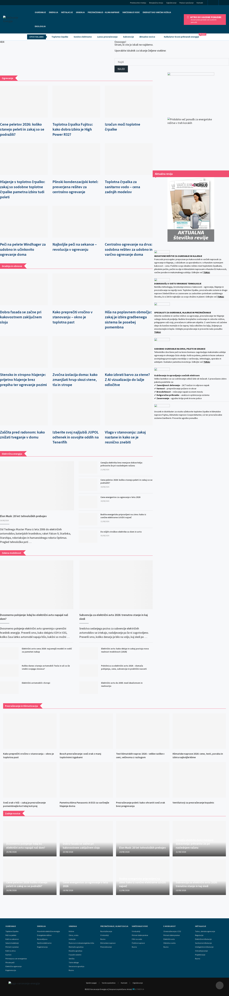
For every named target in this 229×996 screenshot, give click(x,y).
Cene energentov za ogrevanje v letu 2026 (120, 497)
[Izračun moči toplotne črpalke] (129, 101)
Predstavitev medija (138, 3)
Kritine (71, 931)
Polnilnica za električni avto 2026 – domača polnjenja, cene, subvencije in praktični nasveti (124, 667)
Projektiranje (200, 955)
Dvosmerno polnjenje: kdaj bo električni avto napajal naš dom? (34, 617)
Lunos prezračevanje (107, 36)
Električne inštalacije (203, 939)
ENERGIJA (53, 12)
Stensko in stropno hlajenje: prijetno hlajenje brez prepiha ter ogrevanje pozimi (23, 379)
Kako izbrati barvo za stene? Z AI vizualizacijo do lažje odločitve (127, 379)
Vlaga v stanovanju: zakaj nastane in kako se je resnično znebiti (125, 437)
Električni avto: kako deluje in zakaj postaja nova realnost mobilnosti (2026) (125, 650)
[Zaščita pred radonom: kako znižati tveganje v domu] (24, 409)
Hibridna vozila (169, 943)
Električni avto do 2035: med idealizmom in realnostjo (122, 684)
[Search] (225, 3)
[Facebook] (213, 2)
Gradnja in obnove (12, 266)
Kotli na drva (10, 951)
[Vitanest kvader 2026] (191, 91)
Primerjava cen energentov (16, 959)
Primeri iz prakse (12, 947)
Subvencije (128, 36)
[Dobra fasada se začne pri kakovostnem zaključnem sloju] (24, 289)
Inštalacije (67, 12)
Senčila (71, 959)
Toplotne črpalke (60, 36)
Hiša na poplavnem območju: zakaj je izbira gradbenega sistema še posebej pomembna (128, 320)
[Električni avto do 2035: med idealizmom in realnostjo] (88, 687)
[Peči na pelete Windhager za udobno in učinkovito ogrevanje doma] (24, 222)
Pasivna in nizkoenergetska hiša (81, 943)
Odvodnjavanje (201, 951)
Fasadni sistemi (75, 955)
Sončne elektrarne (83, 36)
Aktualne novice (147, 36)
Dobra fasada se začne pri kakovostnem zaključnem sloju (21, 317)
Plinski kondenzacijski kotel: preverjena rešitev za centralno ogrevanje (75, 186)
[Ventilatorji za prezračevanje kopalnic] (199, 780)
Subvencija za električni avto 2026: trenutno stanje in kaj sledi (113, 617)
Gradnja (73, 926)
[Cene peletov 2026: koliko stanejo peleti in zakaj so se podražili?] (24, 101)
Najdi (121, 69)
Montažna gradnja (76, 947)
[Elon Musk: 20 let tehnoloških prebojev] (37, 486)
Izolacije (72, 939)
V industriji (136, 931)
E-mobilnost (169, 926)
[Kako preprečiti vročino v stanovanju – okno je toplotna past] (76, 289)
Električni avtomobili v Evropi (36, 682)
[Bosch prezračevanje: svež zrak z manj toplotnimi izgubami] (86, 731)
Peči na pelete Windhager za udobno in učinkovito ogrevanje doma (23, 249)
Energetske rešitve (44, 935)
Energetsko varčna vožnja (157, 12)
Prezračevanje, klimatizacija (114, 926)
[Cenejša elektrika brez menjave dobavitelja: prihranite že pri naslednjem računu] (88, 467)
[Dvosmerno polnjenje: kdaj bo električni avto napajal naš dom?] (36, 584)
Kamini (8, 955)
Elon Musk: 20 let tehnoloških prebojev (23, 516)
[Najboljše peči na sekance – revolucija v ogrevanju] (76, 222)
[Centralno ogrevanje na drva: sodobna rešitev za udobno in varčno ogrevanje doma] (129, 222)
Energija (41, 926)
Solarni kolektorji (12, 943)
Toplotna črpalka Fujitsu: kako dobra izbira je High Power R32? (72, 129)
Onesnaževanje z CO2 (172, 931)
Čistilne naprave (138, 943)
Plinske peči (9, 962)
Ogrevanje (40, 12)
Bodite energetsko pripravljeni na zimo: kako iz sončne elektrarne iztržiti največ (123, 516)
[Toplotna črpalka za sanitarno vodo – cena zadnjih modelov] (129, 159)
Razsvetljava (42, 939)
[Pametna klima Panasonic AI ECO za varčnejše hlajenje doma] (86, 780)
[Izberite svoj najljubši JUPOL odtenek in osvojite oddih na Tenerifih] (76, 409)
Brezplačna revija (156, 3)
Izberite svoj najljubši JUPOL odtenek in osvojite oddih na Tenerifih (75, 437)
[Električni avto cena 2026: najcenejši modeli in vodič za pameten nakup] (9, 653)
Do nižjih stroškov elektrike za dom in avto (121, 531)
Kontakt (200, 3)
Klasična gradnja (75, 951)
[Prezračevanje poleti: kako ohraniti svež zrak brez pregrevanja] (142, 780)
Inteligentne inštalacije (204, 947)
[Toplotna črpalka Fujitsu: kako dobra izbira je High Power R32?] (76, 101)
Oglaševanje (171, 3)
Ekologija (40, 26)
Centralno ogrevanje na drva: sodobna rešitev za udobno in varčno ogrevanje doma (129, 249)
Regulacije (199, 935)
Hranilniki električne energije (48, 931)
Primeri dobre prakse (140, 935)
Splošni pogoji (91, 983)
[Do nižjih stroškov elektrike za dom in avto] (88, 536)
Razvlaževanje (106, 931)
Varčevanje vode (131, 12)
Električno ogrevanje (13, 966)
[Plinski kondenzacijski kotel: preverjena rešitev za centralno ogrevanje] (76, 159)
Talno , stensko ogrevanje (205, 931)
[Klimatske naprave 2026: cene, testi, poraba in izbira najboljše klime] (199, 731)
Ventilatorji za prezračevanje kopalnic (193, 802)
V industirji (104, 935)
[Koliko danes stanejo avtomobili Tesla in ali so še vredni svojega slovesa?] (9, 670)
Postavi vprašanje (186, 3)
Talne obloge (74, 962)
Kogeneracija (10, 970)
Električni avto (169, 939)
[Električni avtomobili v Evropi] (9, 687)
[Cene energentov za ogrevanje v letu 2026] (88, 502)
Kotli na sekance (12, 939)
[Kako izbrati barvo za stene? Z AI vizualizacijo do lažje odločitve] (129, 352)
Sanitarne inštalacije (203, 943)
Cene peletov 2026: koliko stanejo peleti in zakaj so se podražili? (22, 129)
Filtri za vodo (137, 939)
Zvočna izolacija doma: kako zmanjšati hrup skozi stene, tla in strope (75, 379)
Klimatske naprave (107, 943)
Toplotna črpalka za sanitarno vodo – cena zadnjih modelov (122, 186)
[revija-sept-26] (191, 209)
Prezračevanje (106, 947)
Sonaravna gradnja (76, 966)
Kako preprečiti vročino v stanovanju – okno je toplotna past (72, 317)
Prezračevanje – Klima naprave (103, 12)
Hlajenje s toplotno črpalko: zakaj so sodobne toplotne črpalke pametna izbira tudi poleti (22, 189)
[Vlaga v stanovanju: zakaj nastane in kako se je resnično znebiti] (129, 409)
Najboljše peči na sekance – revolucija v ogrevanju (74, 247)
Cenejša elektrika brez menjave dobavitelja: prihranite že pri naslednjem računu (121, 464)
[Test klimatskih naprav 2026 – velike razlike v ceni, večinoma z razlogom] (142, 731)
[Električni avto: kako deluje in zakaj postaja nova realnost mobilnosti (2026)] (88, 653)
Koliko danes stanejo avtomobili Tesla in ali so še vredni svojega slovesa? (46, 667)
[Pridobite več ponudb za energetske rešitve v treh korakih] (191, 141)
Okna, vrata (73, 935)
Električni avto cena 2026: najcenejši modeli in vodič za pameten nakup (47, 650)
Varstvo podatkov (109, 983)
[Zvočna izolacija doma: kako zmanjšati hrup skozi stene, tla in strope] (76, 352)
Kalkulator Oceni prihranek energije (183, 35)
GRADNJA (80, 12)
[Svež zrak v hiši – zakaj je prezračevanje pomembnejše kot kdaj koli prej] (30, 780)
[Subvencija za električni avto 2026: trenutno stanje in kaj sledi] (116, 584)
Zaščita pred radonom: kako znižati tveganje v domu (22, 435)
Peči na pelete (10, 935)
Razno (71, 970)
